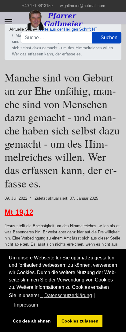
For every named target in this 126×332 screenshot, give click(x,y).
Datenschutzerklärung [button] (68, 295)
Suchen (108, 37)
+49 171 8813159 (37, 6)
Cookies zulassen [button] (79, 321)
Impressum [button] (26, 304)
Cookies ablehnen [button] (32, 321)
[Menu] (8, 21)
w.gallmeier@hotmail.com (82, 6)
